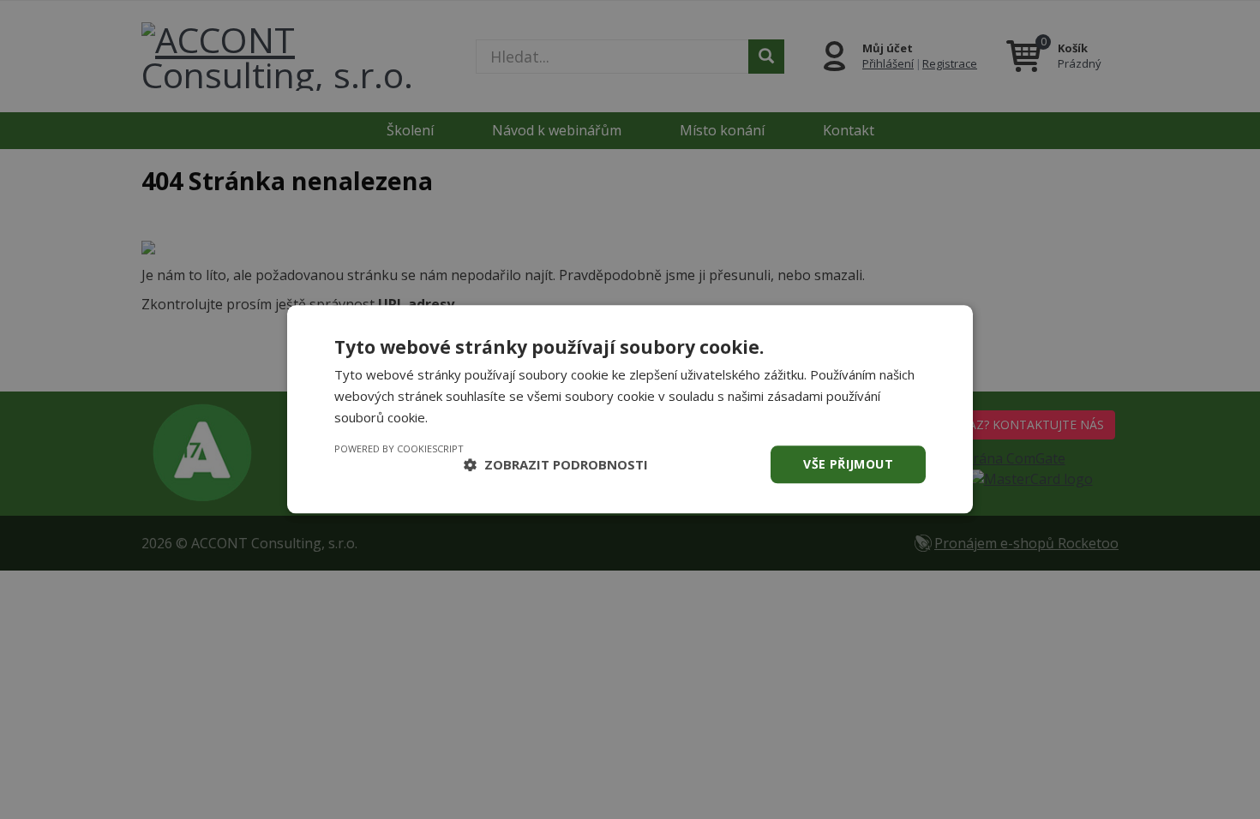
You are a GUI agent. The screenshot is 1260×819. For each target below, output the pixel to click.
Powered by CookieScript (399, 448)
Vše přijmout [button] (848, 464)
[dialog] (630, 409)
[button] (556, 464)
